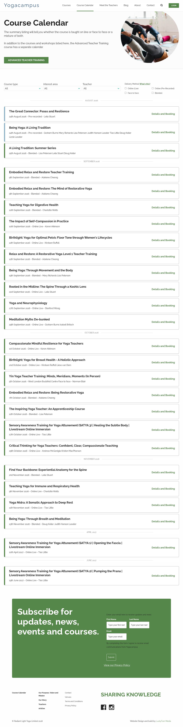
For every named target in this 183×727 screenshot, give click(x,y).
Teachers (42, 704)
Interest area (50, 84)
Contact (150, 5)
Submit (111, 657)
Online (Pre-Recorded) (164, 88)
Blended (158, 93)
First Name (111, 619)
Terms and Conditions (74, 701)
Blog (126, 5)
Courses (66, 5)
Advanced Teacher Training (26, 60)
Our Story (42, 700)
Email (109, 631)
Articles (42, 708)
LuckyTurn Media (163, 721)
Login (173, 5)
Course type (11, 84)
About (137, 5)
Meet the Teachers (109, 5)
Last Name (134, 619)
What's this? (145, 84)
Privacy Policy (70, 706)
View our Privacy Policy (117, 665)
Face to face (133, 93)
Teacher (87, 84)
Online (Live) (133, 88)
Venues (68, 697)
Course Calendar (85, 5)
